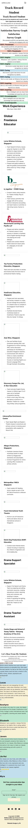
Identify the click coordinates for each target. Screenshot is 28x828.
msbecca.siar (6, 3)
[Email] (19, 809)
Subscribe (13, 799)
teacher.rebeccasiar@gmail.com (13, 819)
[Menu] (25, 3)
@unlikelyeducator (18, 818)
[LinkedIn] (15, 809)
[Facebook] (12, 809)
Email (14, 790)
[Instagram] (8, 809)
